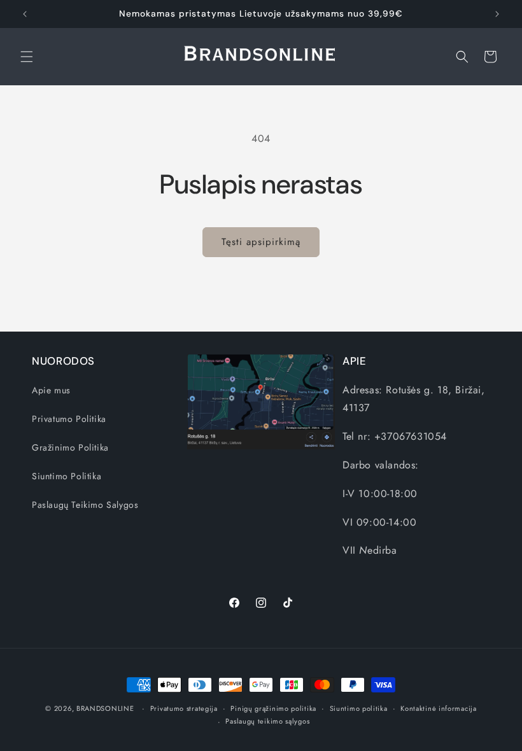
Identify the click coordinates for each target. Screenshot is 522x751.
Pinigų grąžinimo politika (273, 708)
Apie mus (51, 390)
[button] (27, 57)
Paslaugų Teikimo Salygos (85, 504)
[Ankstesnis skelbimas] (25, 14)
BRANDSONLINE (105, 708)
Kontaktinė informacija (438, 708)
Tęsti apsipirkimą (261, 242)
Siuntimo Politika (66, 476)
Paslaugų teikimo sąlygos (267, 721)
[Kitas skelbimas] (497, 14)
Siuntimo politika (359, 708)
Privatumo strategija (184, 708)
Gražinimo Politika (70, 447)
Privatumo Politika (69, 418)
